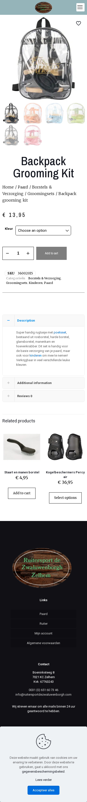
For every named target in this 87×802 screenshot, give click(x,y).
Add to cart (51, 253)
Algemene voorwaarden (43, 643)
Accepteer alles (43, 790)
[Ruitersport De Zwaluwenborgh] (43, 7)
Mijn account (43, 633)
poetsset (60, 332)
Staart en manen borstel (21, 472)
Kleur (9, 228)
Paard (23, 187)
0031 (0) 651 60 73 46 (43, 690)
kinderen (35, 355)
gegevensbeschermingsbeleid (43, 771)
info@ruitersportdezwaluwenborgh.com (43, 694)
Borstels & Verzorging (44, 278)
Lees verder (44, 780)
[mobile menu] (80, 7)
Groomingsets (41, 193)
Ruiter (44, 623)
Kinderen (36, 283)
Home (8, 187)
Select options (65, 498)
